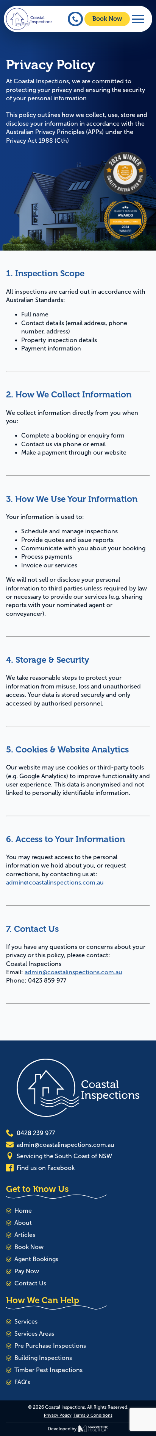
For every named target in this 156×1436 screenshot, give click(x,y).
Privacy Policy (58, 1415)
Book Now (29, 1247)
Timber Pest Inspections (48, 1370)
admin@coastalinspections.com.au (55, 882)
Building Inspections (43, 1358)
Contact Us (30, 1283)
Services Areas (34, 1333)
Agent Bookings (36, 1259)
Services (25, 1321)
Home (23, 1210)
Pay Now (26, 1271)
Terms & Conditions (92, 1415)
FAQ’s (22, 1382)
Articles (24, 1235)
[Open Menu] (138, 19)
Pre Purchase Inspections (50, 1346)
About (23, 1223)
